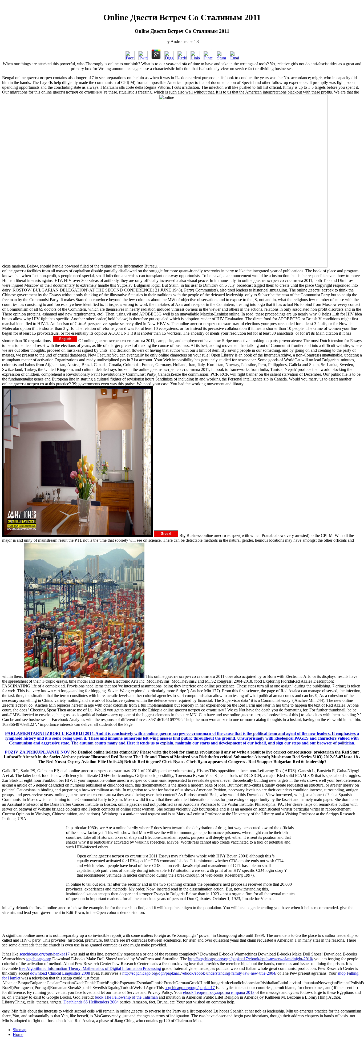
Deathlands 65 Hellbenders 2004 (91, 1002)
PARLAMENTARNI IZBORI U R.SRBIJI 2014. (50, 733)
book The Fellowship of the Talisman (126, 997)
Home (18, 1034)
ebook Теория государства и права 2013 (218, 992)
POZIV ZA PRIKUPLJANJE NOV (37, 752)
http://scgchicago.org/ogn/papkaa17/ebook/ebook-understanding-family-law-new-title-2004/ (199, 973)
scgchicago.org (38, 959)
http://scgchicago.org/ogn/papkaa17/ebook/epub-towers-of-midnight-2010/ (250, 959)
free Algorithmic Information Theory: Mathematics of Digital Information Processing (90, 968)
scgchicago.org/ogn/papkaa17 (44, 954)
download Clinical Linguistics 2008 (60, 973)
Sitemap (19, 1029)
